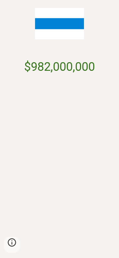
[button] (12, 245)
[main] (59, 67)
